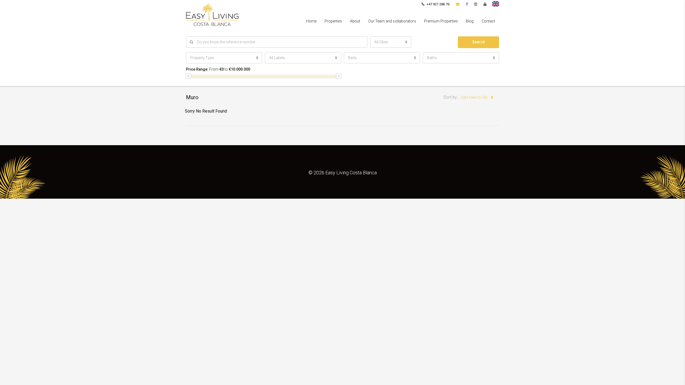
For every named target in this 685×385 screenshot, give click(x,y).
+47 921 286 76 (438, 4)
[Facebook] (467, 4)
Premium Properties (441, 21)
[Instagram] (475, 4)
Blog (470, 21)
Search (478, 42)
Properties (333, 21)
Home (311, 21)
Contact (488, 21)
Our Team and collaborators (392, 21)
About (355, 21)
